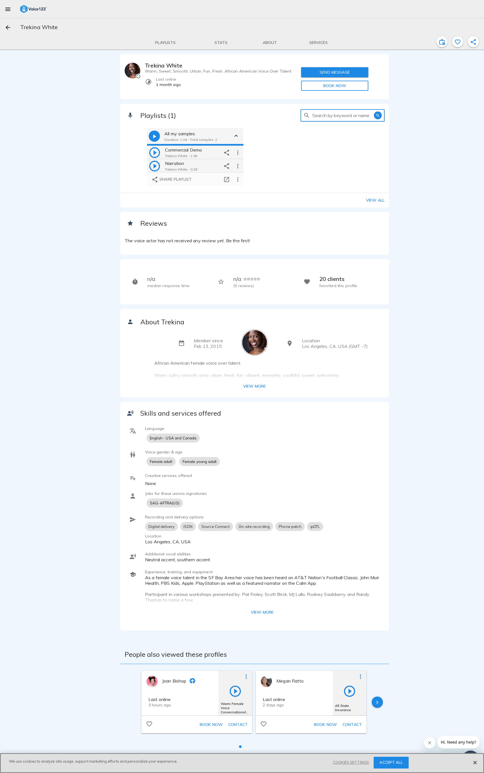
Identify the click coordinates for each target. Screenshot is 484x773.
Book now (211, 724)
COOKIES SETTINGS (351, 762)
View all (375, 200)
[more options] (237, 152)
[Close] (475, 762)
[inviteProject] (442, 41)
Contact (238, 724)
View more (254, 386)
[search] (306, 115)
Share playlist (175, 179)
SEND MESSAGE (335, 72)
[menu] (7, 9)
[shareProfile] (473, 41)
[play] (154, 152)
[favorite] (457, 41)
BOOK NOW (334, 85)
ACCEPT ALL (391, 762)
